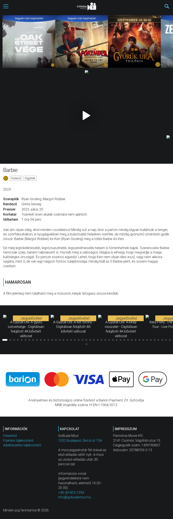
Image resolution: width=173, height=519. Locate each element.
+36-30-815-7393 (71, 493)
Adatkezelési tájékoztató (22, 445)
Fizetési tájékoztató (18, 441)
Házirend (10, 436)
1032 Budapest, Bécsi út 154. (80, 441)
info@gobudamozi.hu (74, 497)
